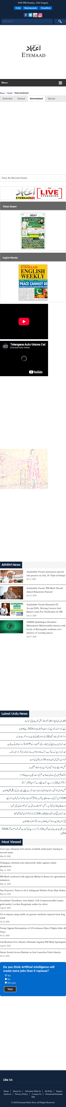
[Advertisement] (32, 33)
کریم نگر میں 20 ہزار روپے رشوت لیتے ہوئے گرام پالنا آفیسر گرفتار (43, 783)
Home (2, 93)
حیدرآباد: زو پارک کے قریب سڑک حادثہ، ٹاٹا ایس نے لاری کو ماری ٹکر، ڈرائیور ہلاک (38, 752)
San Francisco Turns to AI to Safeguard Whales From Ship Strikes (33, 890)
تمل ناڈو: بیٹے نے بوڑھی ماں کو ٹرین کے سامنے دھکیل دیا (47, 767)
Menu (5, 82)
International (36, 98)
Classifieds (45, 8)
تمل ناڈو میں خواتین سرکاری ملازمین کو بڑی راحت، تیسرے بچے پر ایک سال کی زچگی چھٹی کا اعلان (34, 791)
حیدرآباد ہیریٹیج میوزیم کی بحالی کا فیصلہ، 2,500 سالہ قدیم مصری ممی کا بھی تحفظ (40, 814)
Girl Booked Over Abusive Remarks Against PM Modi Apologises (33, 942)
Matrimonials (30, 8)
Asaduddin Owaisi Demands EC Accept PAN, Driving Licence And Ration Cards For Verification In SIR (44, 608)
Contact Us (36, 1094)
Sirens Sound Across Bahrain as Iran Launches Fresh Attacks (30, 952)
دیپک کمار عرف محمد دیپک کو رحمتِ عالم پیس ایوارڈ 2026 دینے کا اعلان (42, 729)
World (9, 93)
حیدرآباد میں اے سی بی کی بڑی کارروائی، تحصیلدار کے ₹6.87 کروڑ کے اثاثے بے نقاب (36, 744)
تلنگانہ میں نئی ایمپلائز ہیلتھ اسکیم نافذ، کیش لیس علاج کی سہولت (45, 721)
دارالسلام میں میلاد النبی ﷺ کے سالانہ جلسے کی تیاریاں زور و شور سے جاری (41, 737)
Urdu (18, 8)
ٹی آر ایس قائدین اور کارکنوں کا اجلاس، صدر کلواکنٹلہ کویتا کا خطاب (44, 821)
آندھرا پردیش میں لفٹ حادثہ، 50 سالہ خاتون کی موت (48, 760)
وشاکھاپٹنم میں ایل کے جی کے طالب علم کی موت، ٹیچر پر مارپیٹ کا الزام (43, 775)
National (21, 98)
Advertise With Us (33, 1091)
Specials (51, 98)
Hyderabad (7, 98)
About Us (17, 1091)
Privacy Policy (21, 1094)
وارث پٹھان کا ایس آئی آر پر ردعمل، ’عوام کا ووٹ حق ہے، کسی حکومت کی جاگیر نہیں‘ (38, 806)
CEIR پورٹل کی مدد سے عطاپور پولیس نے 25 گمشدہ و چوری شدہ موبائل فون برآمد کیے (36, 798)
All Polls (48, 1091)
